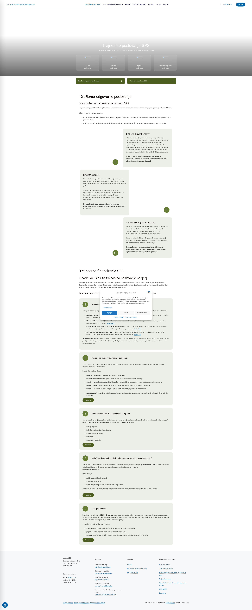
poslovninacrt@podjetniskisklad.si (105, 594)
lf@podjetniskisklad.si (102, 579)
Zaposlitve (162, 593)
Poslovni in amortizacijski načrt (137, 568)
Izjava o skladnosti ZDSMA (97, 602)
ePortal (129, 565)
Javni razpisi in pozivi (166, 568)
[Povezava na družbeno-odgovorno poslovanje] (100, 81)
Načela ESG (163, 589)
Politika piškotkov (68, 602)
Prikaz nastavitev (142, 313)
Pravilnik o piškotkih (119, 317)
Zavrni (126, 313)
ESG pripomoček (132, 572)
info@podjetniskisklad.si (102, 567)
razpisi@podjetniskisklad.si (103, 573)
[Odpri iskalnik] (220, 4)
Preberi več (110, 323)
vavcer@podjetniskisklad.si (103, 586)
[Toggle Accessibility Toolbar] (5, 605)
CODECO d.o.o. (170, 602)
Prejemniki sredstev (165, 579)
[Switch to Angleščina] (227, 4)
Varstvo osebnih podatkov (131, 317)
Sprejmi (109, 313)
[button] (149, 293)
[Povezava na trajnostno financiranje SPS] (151, 81)
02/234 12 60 (72, 578)
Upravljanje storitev (107, 307)
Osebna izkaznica (164, 565)
